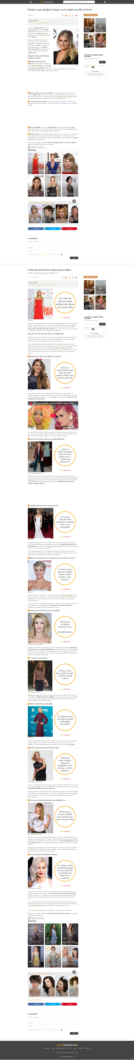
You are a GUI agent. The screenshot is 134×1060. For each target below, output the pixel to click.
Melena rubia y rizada (33, 695)
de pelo (54, 397)
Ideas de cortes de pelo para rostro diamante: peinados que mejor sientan (52, 965)
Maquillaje (37, 1000)
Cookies (53, 1048)
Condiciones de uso (48, 254)
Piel (41, 1000)
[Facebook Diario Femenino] (88, 74)
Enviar (74, 257)
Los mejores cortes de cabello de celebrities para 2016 (42, 203)
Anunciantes (80, 1048)
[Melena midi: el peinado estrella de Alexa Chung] (36, 196)
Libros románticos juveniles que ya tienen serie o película (89, 44)
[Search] (93, 2)
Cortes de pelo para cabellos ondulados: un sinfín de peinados (52, 942)
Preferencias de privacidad (39, 254)
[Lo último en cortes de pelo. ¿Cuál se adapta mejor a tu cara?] (36, 944)
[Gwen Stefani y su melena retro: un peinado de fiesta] (53, 196)
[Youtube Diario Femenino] (101, 74)
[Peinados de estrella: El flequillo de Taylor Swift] (70, 174)
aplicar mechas (36, 786)
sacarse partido (31, 29)
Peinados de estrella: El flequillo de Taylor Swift (68, 171)
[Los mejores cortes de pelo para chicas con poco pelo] (36, 967)
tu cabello (72, 325)
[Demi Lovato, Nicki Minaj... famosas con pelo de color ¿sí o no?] (70, 967)
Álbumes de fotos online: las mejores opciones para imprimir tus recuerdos (89, 29)
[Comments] (76, 16)
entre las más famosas (67, 595)
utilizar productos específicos (58, 347)
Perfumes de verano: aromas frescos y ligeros (100, 30)
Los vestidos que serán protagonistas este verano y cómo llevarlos (100, 44)
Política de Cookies (57, 254)
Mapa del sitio (87, 1048)
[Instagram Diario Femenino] (95, 74)
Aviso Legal (69, 1048)
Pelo (42, 144)
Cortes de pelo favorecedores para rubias (35, 171)
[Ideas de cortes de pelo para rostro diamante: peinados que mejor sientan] (53, 967)
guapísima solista (32, 52)
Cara (29, 1000)
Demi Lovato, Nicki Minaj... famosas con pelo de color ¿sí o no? (69, 965)
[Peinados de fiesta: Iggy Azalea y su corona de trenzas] (53, 174)
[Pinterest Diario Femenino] (92, 74)
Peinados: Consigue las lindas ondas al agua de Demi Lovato (70, 193)
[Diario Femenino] (46, 2)
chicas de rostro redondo (36, 905)
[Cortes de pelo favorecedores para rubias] (36, 173)
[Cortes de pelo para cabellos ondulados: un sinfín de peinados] (53, 944)
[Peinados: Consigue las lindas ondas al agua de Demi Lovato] (70, 196)
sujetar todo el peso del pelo (64, 96)
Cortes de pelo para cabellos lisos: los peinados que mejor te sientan (70, 942)
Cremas (32, 1000)
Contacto (74, 1048)
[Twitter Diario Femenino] (98, 74)
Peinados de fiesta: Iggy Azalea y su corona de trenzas (52, 171)
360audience (70, 1056)
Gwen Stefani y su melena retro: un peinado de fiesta (52, 193)
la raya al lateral (51, 546)
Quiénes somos (47, 1048)
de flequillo (72, 744)
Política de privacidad (60, 1048)
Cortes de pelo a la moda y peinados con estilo (40, 973)
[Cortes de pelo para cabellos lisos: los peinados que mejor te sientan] (70, 944)
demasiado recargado (36, 65)
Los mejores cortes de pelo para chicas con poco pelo (35, 964)
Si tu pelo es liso (32, 847)
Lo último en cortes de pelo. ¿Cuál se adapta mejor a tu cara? (35, 942)
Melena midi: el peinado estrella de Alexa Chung (34, 193)
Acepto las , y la (45, 254)
